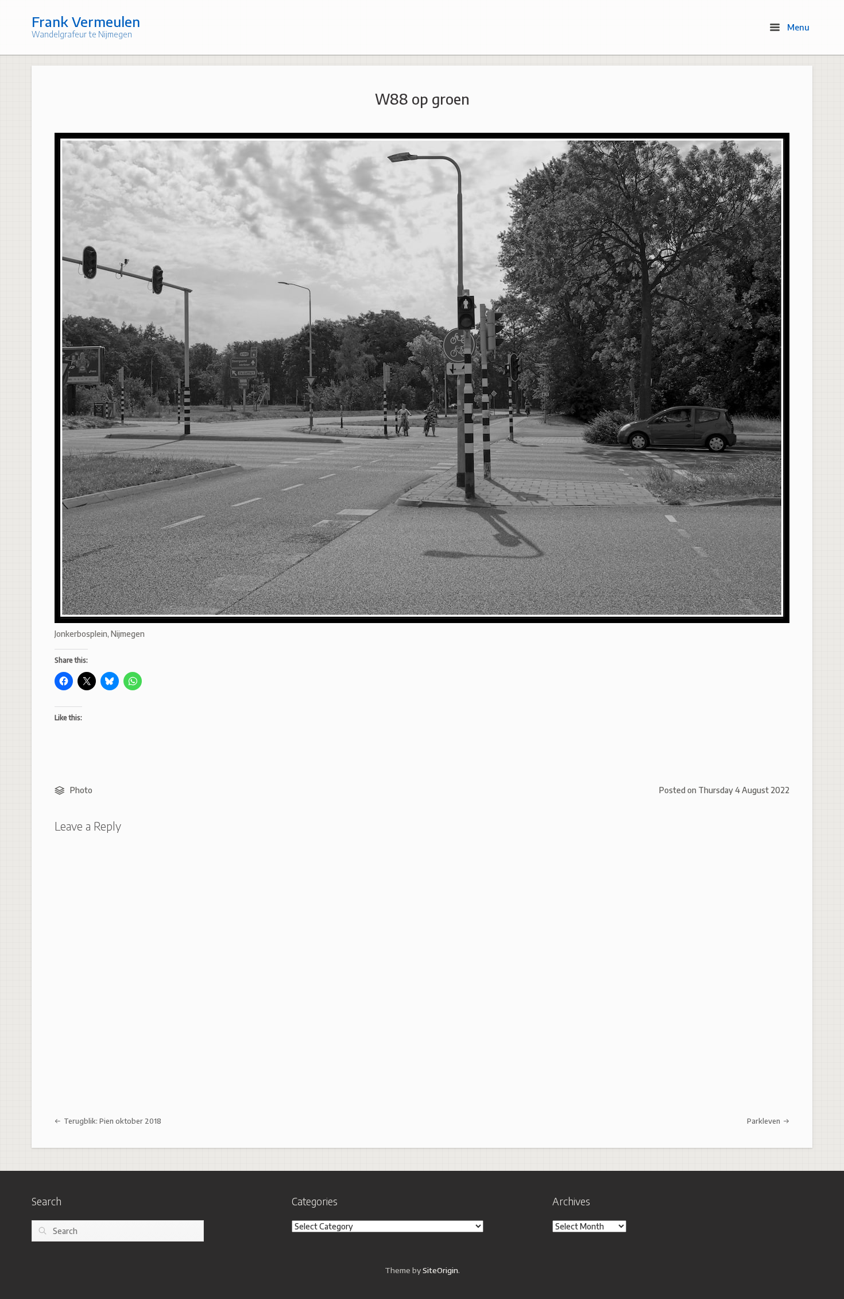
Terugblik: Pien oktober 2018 (111, 1120)
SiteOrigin (440, 1270)
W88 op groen (422, 98)
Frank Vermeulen (86, 21)
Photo (81, 790)
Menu (797, 27)
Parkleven (764, 1120)
